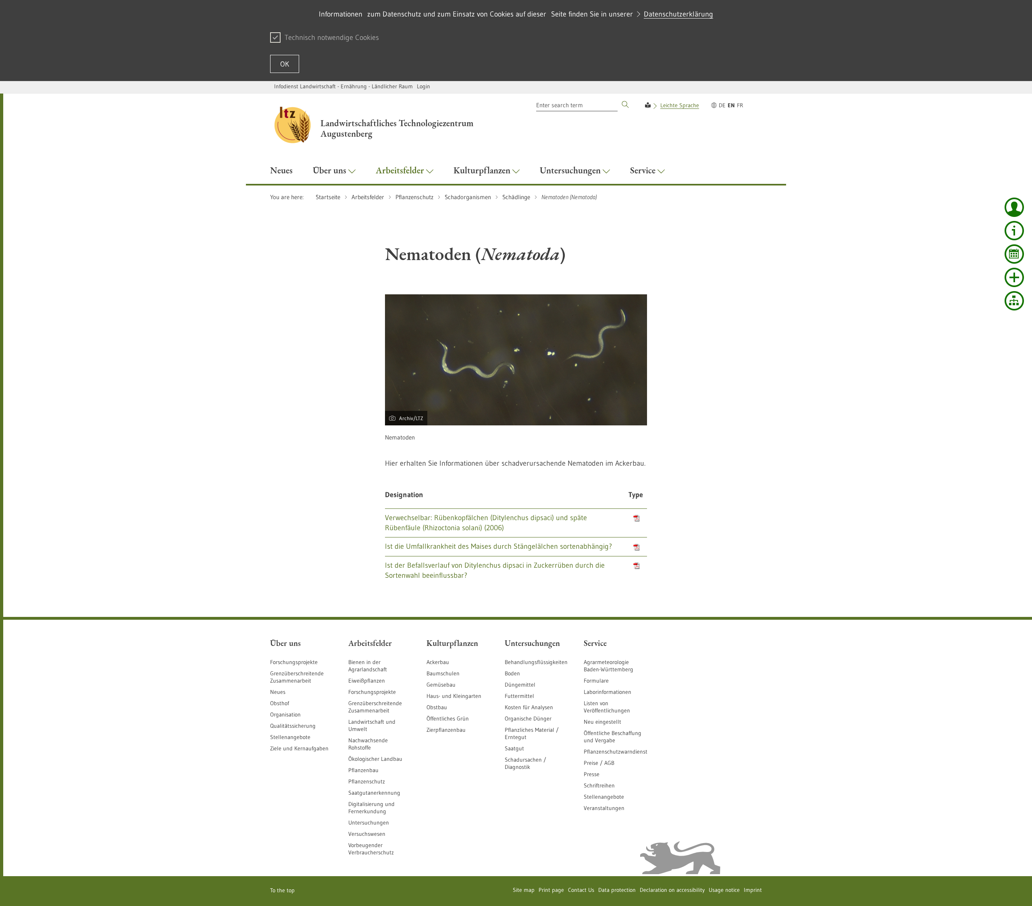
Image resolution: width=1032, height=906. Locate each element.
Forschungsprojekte (294, 662)
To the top (282, 890)
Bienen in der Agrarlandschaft (367, 665)
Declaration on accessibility (672, 890)
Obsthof (279, 703)
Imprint (753, 890)
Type (635, 494)
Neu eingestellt (602, 721)
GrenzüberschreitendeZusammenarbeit (375, 707)
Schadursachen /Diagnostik (525, 763)
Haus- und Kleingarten (454, 696)
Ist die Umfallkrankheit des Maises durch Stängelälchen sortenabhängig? (498, 546)
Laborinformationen (607, 692)
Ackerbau (438, 662)
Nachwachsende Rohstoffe (368, 744)
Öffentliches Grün (448, 718)
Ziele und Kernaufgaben (299, 748)
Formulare (596, 680)
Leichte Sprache (679, 105)
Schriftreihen (599, 785)
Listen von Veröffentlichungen (607, 707)
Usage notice (724, 890)
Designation (404, 494)
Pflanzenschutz (366, 781)
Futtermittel (519, 696)
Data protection (617, 890)
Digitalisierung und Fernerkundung (371, 807)
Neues (277, 692)
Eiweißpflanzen (366, 680)
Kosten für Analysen (529, 707)
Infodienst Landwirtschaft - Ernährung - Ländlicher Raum (343, 86)
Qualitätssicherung (293, 725)
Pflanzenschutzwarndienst (615, 751)
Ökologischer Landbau (375, 758)
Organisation (285, 714)
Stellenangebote (290, 737)
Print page (551, 890)
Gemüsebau (441, 684)
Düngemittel (520, 684)
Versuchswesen (366, 833)
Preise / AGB (599, 762)
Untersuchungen (368, 822)
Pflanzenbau (363, 770)
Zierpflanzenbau (446, 729)
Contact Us (581, 890)
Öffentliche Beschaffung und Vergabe (612, 736)
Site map (524, 890)
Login (423, 86)
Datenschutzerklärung (678, 14)
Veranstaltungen (604, 808)
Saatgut (514, 748)
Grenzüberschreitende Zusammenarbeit (297, 677)
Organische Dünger (528, 718)
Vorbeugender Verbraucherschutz (371, 848)
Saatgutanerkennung (374, 792)
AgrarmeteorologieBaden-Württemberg (608, 665)
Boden (512, 673)
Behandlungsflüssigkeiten (536, 662)
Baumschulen (443, 673)
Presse (591, 774)
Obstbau (437, 707)
